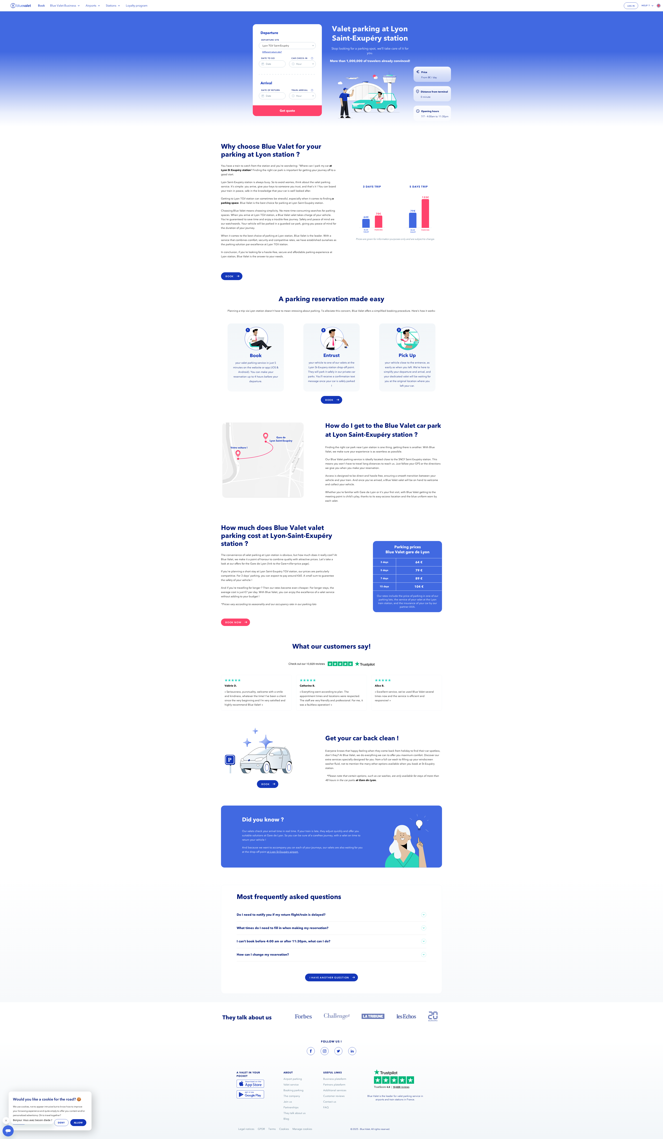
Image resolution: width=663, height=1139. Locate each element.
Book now (233, 622)
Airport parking (293, 1078)
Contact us (329, 1101)
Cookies (284, 1129)
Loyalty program (136, 5)
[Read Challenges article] (337, 1016)
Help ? (646, 5)
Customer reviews (334, 1096)
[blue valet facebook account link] (311, 1051)
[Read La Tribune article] (373, 1016)
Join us (288, 1101)
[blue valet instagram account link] (325, 1051)
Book (41, 5)
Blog (286, 1118)
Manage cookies (302, 1129)
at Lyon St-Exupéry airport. (283, 851)
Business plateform (334, 1078)
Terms (272, 1129)
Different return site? (272, 52)
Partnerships (291, 1107)
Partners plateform (334, 1084)
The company (292, 1096)
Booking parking (293, 1090)
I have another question (329, 977)
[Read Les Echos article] (406, 1016)
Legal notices (246, 1129)
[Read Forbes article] (303, 1016)
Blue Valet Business (63, 5)
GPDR (261, 1129)
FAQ (326, 1107)
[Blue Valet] (21, 5)
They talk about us (295, 1113)
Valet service (291, 1084)
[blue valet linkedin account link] (352, 1051)
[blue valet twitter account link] (338, 1051)
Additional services (334, 1090)
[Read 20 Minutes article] (433, 1016)
